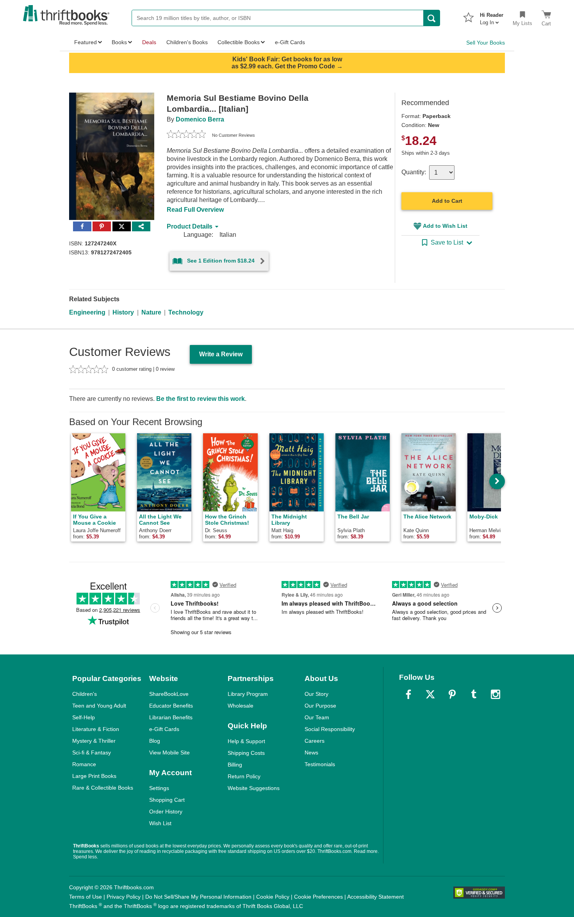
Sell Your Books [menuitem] (485, 42)
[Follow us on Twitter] (430, 694)
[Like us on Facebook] (408, 694)
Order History (165, 811)
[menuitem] (491, 16)
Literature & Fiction (95, 729)
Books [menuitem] (119, 42)
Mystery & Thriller (94, 741)
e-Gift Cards (164, 729)
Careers (314, 741)
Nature (151, 312)
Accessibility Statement (375, 897)
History (123, 312)
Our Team (317, 717)
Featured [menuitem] (85, 42)
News (311, 752)
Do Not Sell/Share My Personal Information (198, 897)
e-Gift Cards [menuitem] (290, 42)
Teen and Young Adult (99, 705)
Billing (235, 764)
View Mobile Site (169, 752)
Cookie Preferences (318, 897)
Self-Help (83, 717)
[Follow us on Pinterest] (452, 694)
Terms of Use (85, 897)
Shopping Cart (167, 800)
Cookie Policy (272, 897)
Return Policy (244, 776)
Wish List (160, 823)
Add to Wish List (445, 226)
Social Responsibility (330, 729)
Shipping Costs (246, 753)
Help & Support (246, 741)
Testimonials (320, 764)
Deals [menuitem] (149, 42)
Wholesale (240, 705)
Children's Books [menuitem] (187, 42)
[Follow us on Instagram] (495, 694)
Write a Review (220, 354)
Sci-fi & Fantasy (91, 752)
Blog (154, 741)
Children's (84, 694)
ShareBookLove (169, 694)
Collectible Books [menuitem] (238, 42)
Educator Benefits (171, 705)
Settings (159, 788)
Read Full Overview (195, 209)
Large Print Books (94, 776)
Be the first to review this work (200, 398)
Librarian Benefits (171, 717)
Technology (185, 312)
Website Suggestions (254, 788)
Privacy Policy (124, 897)
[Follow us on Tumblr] (473, 694)
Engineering (87, 312)
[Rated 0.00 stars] (186, 135)
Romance (84, 764)
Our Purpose (320, 705)
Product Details (189, 226)
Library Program (248, 694)
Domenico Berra (200, 119)
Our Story (316, 694)
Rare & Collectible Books (102, 788)
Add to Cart (447, 201)
